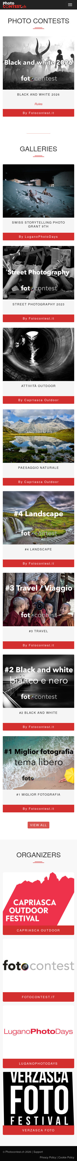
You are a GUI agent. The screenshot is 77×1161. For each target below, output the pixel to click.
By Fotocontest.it (38, 113)
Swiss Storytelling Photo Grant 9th (38, 224)
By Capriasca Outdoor (38, 400)
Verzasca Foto (38, 1130)
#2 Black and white (38, 712)
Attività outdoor (38, 386)
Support (38, 1152)
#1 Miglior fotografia (38, 794)
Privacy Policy (48, 1157)
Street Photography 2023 (39, 304)
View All (38, 825)
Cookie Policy (66, 1157)
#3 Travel (38, 631)
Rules (38, 104)
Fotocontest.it (38, 997)
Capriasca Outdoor (38, 930)
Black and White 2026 (38, 94)
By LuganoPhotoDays (38, 236)
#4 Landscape (38, 549)
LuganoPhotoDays (38, 1063)
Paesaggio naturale (38, 467)
